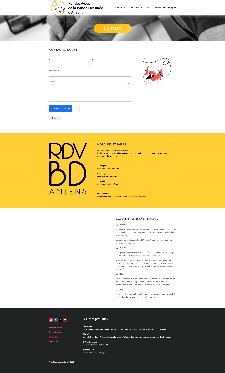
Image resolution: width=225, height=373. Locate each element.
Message (52, 81)
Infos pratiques (169, 8)
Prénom (95, 60)
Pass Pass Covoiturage (151, 255)
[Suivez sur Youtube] (65, 320)
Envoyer (55, 118)
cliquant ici (122, 235)
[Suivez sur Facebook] (56, 320)
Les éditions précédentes (140, 8)
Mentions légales (56, 327)
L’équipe (157, 8)
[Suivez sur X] (60, 320)
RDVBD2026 (120, 8)
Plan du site (53, 342)
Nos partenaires (55, 332)
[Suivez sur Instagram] (51, 320)
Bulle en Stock (133, 197)
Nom (50, 60)
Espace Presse (55, 337)
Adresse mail (54, 70)
